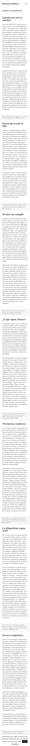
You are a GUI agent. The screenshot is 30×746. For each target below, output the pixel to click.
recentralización (11, 118)
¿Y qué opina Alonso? (14, 319)
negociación (20, 733)
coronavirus (15, 204)
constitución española (19, 625)
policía (20, 416)
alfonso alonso (22, 413)
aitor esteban (15, 413)
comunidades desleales (19, 518)
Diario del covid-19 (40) (12, 125)
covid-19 (20, 204)
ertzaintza (16, 415)
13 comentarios (7, 208)
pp (14, 628)
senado (25, 628)
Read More (15, 744)
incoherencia (5, 628)
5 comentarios (21, 118)
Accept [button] (24, 741)
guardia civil (9, 416)
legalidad (20, 205)
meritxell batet (13, 733)
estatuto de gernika (6, 519)
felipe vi (25, 626)
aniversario (16, 310)
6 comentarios (15, 629)
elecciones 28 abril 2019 (8, 415)
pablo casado (15, 416)
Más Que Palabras (10, 3)
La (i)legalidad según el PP (13, 529)
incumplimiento (10, 312)
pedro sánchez (8, 207)
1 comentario (15, 418)
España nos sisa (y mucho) (12, 19)
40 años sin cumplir (13, 214)
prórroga (15, 207)
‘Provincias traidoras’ (14, 423)
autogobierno (19, 116)
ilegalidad (14, 519)
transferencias (5, 313)
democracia (5, 626)
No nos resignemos (12, 635)
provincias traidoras (13, 521)
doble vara (10, 626)
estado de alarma (13, 205)
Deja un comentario (16, 313)
